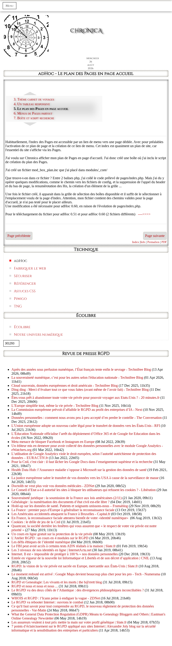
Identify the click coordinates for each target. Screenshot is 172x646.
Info (142, 242)
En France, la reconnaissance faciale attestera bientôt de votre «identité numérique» (70, 518)
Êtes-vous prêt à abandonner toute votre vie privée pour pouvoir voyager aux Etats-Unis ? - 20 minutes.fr (85, 397)
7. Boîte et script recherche (34, 118)
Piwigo (20, 298)
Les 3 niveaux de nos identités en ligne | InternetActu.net (51, 550)
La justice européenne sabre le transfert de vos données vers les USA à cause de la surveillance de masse (85, 478)
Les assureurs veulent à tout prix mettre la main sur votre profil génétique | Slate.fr (69, 622)
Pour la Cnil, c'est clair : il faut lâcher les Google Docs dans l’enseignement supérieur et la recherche (82, 462)
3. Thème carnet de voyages (34, 99)
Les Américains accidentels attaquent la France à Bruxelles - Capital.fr (60, 514)
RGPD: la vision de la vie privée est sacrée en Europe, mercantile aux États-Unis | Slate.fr (74, 566)
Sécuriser (23, 276)
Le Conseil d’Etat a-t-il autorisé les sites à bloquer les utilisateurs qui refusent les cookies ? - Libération (83, 490)
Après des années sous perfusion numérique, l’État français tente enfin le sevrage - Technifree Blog (81, 369)
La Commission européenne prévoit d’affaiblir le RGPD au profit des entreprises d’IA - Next (76, 409)
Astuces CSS (25, 291)
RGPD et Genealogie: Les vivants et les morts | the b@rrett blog (56, 582)
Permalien (153, 242)
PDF (164, 242)
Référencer (25, 283)
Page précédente (18, 236)
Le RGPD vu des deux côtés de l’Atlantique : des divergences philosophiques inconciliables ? (77, 590)
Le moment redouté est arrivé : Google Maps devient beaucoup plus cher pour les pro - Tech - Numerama (85, 574)
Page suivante (155, 236)
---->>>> (144, 214)
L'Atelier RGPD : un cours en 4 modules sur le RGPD (49, 538)
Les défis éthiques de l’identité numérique (40, 542)
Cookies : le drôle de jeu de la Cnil (35, 522)
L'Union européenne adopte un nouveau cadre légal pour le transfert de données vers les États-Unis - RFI (85, 426)
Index (135, 242)
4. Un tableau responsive (32, 104)
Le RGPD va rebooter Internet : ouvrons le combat (47, 602)
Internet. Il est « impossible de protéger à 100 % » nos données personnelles (64, 554)
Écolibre (22, 327)
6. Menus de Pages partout (33, 113)
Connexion (153, 8)
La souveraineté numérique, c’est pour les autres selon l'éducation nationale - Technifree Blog (77, 377)
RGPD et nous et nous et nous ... (34, 586)
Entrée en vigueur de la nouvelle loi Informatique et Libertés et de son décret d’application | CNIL (80, 558)
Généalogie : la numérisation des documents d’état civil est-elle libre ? (60, 502)
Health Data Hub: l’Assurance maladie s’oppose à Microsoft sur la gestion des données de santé (78, 470)
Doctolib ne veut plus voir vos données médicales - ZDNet (52, 486)
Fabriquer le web (30, 268)
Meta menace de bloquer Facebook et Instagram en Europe (53, 442)
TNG (18, 306)
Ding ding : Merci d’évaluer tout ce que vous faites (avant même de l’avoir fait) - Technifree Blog (80, 389)
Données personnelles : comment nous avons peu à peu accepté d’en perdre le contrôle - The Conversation (86, 418)
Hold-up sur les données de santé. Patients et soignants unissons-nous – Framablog (69, 506)
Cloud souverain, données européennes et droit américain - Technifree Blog (64, 385)
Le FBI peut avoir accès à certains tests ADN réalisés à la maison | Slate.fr (63, 546)
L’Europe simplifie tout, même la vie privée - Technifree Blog (54, 405)
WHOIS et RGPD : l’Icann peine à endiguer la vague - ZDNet (55, 598)
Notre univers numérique (38, 334)
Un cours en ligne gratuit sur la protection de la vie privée (51, 534)
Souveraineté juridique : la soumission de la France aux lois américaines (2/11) (66, 498)
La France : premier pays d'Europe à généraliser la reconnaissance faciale (62, 510)
